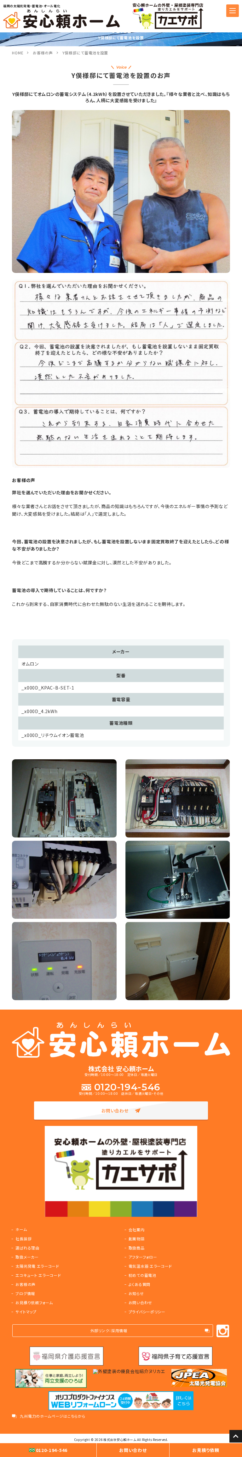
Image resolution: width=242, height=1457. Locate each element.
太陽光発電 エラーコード (37, 1266)
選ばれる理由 (27, 1247)
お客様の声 (43, 52)
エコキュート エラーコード (38, 1275)
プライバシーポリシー (147, 1311)
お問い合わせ (114, 1110)
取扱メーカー (26, 1257)
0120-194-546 (127, 1087)
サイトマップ (25, 1311)
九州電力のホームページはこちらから (52, 1416)
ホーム (21, 1229)
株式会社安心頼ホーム (119, 1439)
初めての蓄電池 (142, 1275)
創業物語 (137, 1238)
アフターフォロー (143, 1257)
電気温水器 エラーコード (150, 1266)
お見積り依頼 (205, 1450)
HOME (17, 52)
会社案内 (137, 1229)
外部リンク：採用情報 (108, 1330)
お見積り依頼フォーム (34, 1302)
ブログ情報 (25, 1293)
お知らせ (136, 1293)
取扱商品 (137, 1247)
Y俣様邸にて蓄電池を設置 (85, 52)
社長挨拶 (23, 1238)
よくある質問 (139, 1284)
